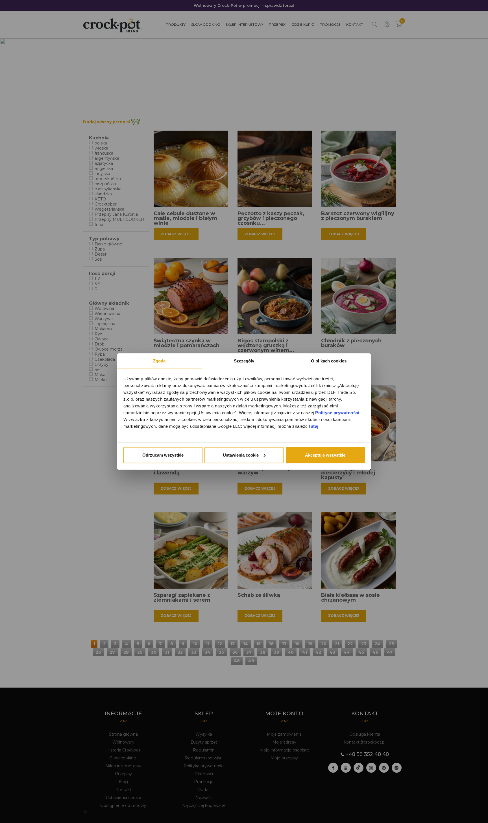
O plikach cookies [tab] (329, 360)
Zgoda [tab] (159, 360)
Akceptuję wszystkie (325, 454)
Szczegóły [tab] (244, 360)
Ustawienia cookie (241, 454)
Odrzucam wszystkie (163, 454)
